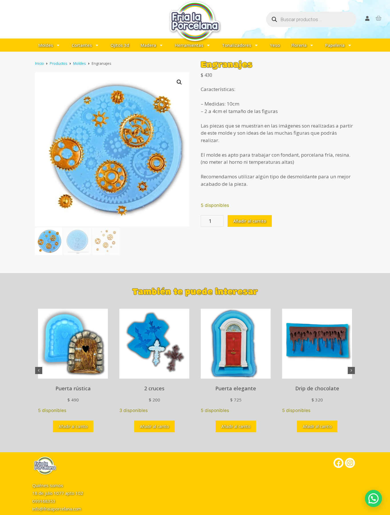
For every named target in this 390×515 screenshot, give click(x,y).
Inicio (39, 63)
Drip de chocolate (317, 388)
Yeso (275, 45)
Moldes (45, 45)
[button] (179, 82)
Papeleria (335, 45)
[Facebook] (338, 463)
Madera (148, 45)
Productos (58, 63)
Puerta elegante (235, 388)
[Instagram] (350, 463)
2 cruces (154, 388)
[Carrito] (378, 18)
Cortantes (82, 45)
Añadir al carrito (249, 221)
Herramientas (189, 45)
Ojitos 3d (119, 45)
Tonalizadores (236, 45)
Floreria (299, 45)
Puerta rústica (73, 388)
